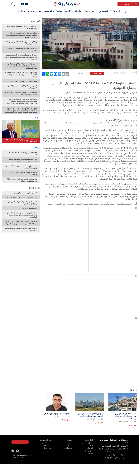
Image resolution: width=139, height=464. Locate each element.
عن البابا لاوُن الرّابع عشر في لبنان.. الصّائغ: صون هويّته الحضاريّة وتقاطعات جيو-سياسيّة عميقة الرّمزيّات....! (22, 215)
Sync (22, 460)
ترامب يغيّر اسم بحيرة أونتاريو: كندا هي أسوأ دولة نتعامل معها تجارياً (21, 140)
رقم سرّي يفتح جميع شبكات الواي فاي (25, 193)
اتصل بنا (48, 450)
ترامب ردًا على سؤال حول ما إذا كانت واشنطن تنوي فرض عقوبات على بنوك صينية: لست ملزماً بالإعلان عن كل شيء (21, 57)
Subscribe (20, 442)
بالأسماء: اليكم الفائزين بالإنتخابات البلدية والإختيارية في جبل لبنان (21, 229)
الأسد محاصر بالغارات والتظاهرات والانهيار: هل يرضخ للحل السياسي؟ (22, 203)
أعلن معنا (48, 448)
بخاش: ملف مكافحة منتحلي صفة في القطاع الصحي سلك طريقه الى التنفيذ (23, 160)
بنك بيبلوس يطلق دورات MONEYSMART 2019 (22, 197)
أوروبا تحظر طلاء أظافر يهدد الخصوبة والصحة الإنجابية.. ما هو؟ (23, 173)
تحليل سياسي (105, 11)
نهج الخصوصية (46, 440)
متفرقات (30, 11)
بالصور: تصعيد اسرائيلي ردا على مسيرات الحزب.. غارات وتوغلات (125, 416)
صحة (39, 11)
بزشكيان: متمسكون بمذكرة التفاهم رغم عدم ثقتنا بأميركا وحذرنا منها (21, 43)
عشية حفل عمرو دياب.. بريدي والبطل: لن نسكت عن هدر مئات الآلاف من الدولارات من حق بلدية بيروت (21, 222)
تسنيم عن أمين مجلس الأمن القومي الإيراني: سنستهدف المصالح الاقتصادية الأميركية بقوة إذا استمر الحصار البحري (22, 66)
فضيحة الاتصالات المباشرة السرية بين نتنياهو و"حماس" (22, 49)
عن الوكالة (48, 445)
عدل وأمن (78, 11)
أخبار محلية (117, 11)
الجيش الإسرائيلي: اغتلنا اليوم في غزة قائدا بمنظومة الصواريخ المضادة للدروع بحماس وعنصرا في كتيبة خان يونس (21, 35)
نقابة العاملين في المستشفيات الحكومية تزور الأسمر (23, 153)
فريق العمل (47, 442)
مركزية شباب (48, 11)
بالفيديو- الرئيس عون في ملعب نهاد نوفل (24, 81)
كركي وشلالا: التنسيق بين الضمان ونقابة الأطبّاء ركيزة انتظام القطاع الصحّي (22, 180)
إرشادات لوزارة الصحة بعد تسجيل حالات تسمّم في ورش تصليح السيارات (21, 167)
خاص (94, 11)
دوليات (59, 11)
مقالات (22, 11)
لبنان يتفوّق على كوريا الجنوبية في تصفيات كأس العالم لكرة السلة (22, 27)
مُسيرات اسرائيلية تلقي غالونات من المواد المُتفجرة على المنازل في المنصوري (21, 93)
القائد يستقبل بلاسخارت (29, 208)
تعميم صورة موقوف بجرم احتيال (57, 413)
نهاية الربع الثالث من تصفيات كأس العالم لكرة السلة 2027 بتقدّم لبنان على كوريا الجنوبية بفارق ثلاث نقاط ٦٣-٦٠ (21, 74)
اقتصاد (87, 11)
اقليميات (68, 11)
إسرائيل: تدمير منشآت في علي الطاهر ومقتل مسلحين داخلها (90, 415)
